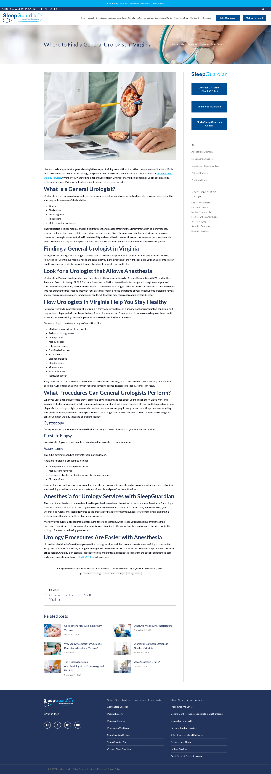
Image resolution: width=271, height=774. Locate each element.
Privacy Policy (114, 769)
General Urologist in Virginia (114, 574)
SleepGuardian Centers (203, 158)
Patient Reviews (199, 173)
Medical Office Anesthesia (99, 568)
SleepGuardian (62, 769)
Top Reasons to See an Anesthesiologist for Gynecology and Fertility (84, 666)
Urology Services (179, 749)
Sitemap (102, 769)
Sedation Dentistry (200, 226)
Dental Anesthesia (200, 202)
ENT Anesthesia (199, 207)
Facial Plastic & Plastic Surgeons (186, 756)
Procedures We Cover (118, 728)
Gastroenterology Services (184, 728)
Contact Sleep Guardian (119, 749)
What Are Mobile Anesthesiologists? (153, 625)
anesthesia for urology (92, 574)
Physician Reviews (200, 180)
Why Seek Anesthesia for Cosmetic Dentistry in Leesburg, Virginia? (83, 645)
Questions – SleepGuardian (205, 165)
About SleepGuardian (202, 151)
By (135, 568)
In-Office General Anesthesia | (84, 769)
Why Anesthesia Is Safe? (147, 661)
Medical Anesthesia (77, 568)
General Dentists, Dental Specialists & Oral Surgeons (197, 713)
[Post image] (52, 630)
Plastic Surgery (198, 221)
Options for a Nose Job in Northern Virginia (83, 627)
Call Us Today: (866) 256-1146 (19, 9)
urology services (134, 574)
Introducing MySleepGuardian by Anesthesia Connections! (135, 3)
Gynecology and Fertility (182, 720)
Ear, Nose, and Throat (181, 742)
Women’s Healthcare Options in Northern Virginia (151, 645)
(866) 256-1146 (85, 556)
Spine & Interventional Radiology (187, 735)
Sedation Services (120, 568)
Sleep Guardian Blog (117, 742)
